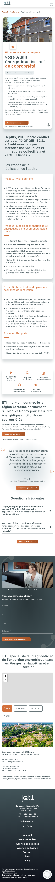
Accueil (5, 12)
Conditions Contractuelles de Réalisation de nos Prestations (20, 870)
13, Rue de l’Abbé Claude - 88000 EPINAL (21, 754)
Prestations (14, 12)
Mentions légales (10, 873)
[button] (5, 676)
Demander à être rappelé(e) (14, 639)
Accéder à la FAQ (26, 542)
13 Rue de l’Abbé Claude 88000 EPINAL (27, 808)
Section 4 (18, 877)
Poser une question (26, 488)
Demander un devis (15, 123)
